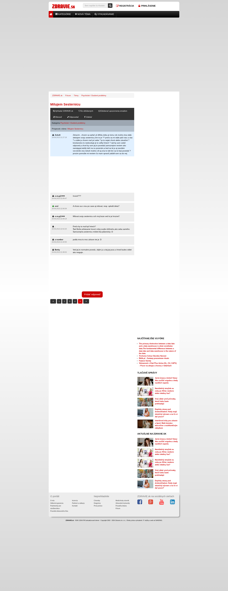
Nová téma (83, 14)
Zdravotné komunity (123, 503)
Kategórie (64, 14)
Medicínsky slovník (122, 500)
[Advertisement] (114, 36)
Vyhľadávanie (105, 14)
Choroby (97, 500)
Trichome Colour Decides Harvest (152, 356)
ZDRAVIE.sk (57, 95)
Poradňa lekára (121, 506)
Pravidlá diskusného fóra (59, 511)
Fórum (68, 95)
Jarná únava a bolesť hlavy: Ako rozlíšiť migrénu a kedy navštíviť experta (166, 380)
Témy (76, 95)
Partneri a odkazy (78, 503)
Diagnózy (97, 503)
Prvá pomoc (98, 506)
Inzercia (75, 500)
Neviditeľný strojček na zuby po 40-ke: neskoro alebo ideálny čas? (164, 390)
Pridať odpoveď (92, 294)
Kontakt (74, 506)
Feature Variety (145, 361)
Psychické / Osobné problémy (93, 95)
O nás (52, 500)
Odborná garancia (56, 503)
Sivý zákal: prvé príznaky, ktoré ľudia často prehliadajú (165, 401)
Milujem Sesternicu (75, 129)
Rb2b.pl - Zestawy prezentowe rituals (154, 358)
